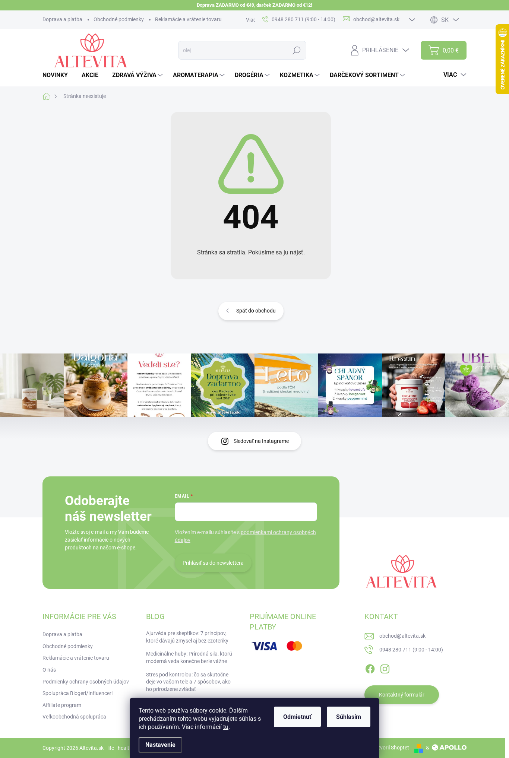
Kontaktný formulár (401, 695)
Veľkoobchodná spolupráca (74, 717)
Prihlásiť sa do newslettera (213, 563)
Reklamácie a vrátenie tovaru (188, 19)
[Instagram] (385, 667)
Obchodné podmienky (119, 19)
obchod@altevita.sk (402, 636)
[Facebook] (370, 667)
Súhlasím (348, 716)
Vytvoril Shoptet (390, 748)
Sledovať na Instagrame (261, 441)
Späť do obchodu (256, 311)
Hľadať (297, 50)
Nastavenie (160, 744)
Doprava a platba (62, 19)
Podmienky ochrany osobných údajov (85, 682)
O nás (49, 670)
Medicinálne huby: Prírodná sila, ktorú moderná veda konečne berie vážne (189, 657)
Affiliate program (61, 705)
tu (225, 726)
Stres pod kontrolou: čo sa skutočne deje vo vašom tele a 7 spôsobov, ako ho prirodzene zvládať (188, 682)
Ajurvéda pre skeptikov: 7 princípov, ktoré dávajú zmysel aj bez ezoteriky (187, 637)
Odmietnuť (297, 716)
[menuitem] (57, 75)
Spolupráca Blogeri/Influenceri (77, 693)
